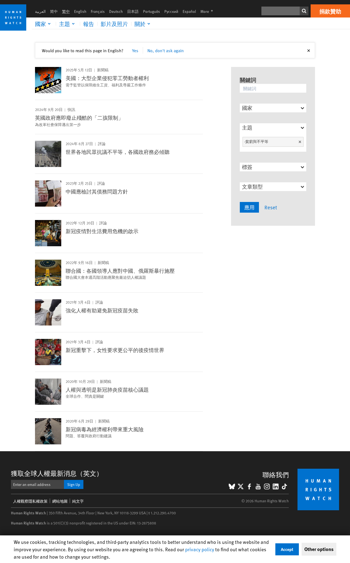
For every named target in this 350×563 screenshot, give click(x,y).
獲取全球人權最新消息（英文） (57, 473)
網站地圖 (60, 501)
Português (151, 11)
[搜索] (304, 11)
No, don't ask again (165, 50)
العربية (40, 11)
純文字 (78, 501)
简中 (54, 11)
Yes (135, 50)
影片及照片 (114, 24)
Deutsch (116, 11)
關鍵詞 (248, 80)
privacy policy (199, 549)
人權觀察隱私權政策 (30, 501)
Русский (171, 11)
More (208, 11)
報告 (88, 24)
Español (189, 11)
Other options (319, 549)
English (80, 11)
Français (98, 11)
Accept (287, 549)
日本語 (133, 11)
